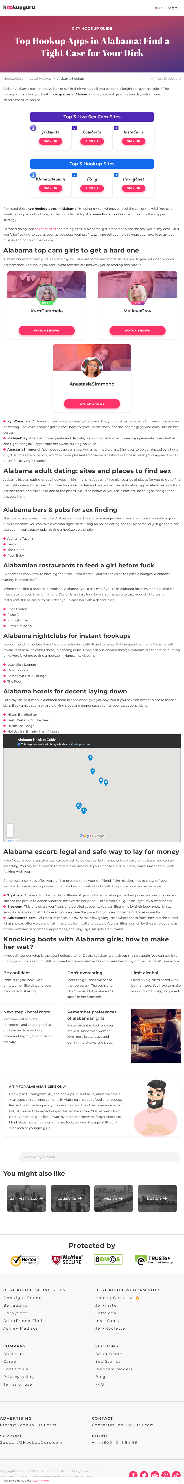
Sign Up (50, 141)
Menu (174, 8)
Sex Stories (108, 1361)
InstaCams (134, 132)
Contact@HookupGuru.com (123, 1425)
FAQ (99, 1384)
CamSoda (92, 132)
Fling (92, 179)
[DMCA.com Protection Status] (108, 1261)
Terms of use (18, 1384)
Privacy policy (19, 1377)
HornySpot (133, 179)
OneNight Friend (22, 1298)
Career (10, 1361)
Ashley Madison (21, 1328)
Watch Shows (46, 330)
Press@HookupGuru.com (28, 1425)
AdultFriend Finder (25, 1321)
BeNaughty (16, 1305)
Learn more (41, 1480)
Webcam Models (114, 1369)
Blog (100, 1377)
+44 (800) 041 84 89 (115, 1442)
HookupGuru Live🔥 (117, 1298)
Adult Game (108, 1354)
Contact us (15, 1369)
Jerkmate (50, 132)
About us (13, 1354)
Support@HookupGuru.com (31, 1442)
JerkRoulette (110, 1328)
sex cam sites (45, 229)
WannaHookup (50, 179)
